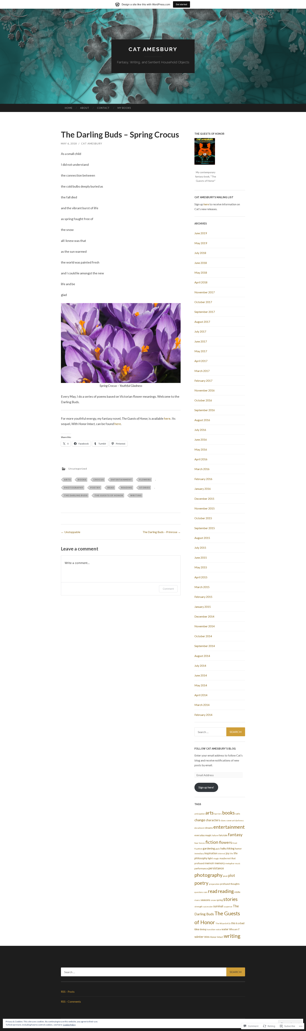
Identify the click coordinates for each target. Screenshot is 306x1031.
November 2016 (204, 390)
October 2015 (203, 518)
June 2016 (200, 439)
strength (198, 906)
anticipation (199, 814)
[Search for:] (219, 731)
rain (205, 892)
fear (196, 843)
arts (67, 479)
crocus (99, 479)
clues (223, 820)
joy (228, 853)
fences (202, 843)
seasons (205, 899)
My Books (124, 107)
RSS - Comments (71, 1001)
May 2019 (200, 243)
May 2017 (200, 351)
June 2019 (200, 233)
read (110, 487)
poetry (95, 487)
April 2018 (200, 282)
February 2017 (203, 380)
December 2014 (204, 616)
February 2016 (203, 479)
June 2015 (200, 557)
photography (73, 487)
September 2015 (204, 528)
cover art (230, 820)
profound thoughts (230, 883)
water (225, 929)
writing (135, 495)
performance (201, 868)
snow (213, 900)
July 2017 (200, 331)
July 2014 (200, 665)
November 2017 (204, 292)
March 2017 (201, 370)
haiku (223, 848)
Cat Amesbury (153, 49)
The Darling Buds (75, 495)
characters (213, 820)
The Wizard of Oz (223, 923)
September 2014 (204, 646)
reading (126, 487)
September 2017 (204, 311)
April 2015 (200, 577)
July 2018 (200, 252)
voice (218, 929)
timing (203, 929)
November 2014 (204, 626)
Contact (103, 107)
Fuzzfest (198, 848)
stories (144, 487)
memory (220, 863)
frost (235, 843)
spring (219, 900)
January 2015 (202, 606)
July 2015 (200, 547)
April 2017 (200, 361)
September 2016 (204, 410)
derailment (199, 828)
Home (68, 107)
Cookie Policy (69, 1024)
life (231, 853)
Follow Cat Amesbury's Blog (215, 748)
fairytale (223, 835)
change (199, 820)
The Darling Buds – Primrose (162, 532)
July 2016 (200, 429)
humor (238, 848)
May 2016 (200, 449)
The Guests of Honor (109, 495)
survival (218, 906)
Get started (181, 4)
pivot (225, 876)
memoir (209, 863)
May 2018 (200, 272)
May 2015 (200, 567)
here (167, 418)
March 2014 (201, 704)
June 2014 (200, 675)
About (84, 107)
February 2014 (203, 714)
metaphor (230, 863)
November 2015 (204, 508)
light (210, 858)
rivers (197, 900)
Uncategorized (77, 468)
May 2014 (200, 685)
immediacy (199, 853)
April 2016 (200, 459)
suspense (228, 906)
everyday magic (203, 835)
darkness (239, 820)
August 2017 (202, 321)
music (237, 863)
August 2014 (202, 655)
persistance (216, 868)
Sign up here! (206, 787)
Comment (168, 588)
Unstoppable (70, 532)
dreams (209, 827)
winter (199, 937)
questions (198, 892)
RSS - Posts (68, 991)
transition (211, 929)
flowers (145, 479)
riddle (237, 892)
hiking (230, 848)
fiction (212, 842)
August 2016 (202, 420)
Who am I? (234, 929)
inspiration (210, 853)
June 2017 (200, 341)
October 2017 (203, 302)
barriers (218, 814)
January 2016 (202, 488)
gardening (209, 848)
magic (216, 858)
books (82, 479)
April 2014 (200, 695)
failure (215, 835)
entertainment (121, 479)
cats (237, 813)
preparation (214, 884)
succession (208, 906)
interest (221, 853)
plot (231, 875)
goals (218, 849)
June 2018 (200, 262)
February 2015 (203, 596)
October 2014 (203, 636)
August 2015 (202, 537)
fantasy (235, 834)
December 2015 (204, 498)
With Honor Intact (213, 937)
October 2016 (203, 400)
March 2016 (201, 469)
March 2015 (201, 587)
